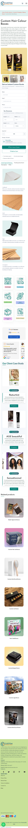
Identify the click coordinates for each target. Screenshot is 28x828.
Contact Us (3, 785)
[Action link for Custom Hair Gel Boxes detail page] (14, 537)
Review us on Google (14, 336)
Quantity (4, 131)
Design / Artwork (6, 137)
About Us (3, 775)
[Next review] (22, 350)
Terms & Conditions (5, 783)
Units (16, 123)
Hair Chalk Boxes (14, 638)
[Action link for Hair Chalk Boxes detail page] (14, 626)
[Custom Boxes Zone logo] (6, 3)
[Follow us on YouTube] (25, 772)
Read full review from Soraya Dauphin (10, 354)
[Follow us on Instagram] (14, 772)
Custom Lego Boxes (14, 697)
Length (6, 116)
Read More (14, 405)
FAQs (10, 164)
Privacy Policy (4, 778)
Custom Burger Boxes (14, 668)
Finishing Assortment (19, 162)
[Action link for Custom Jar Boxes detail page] (14, 597)
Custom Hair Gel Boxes (14, 549)
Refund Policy (4, 780)
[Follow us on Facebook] (3, 772)
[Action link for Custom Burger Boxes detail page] (14, 656)
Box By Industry (8, 12)
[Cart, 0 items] (22, 3)
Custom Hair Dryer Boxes (14, 727)
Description (4, 164)
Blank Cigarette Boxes (14, 519)
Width (17, 116)
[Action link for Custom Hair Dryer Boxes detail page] (14, 715)
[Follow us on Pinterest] (19, 772)
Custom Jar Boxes (14, 608)
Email (3, 98)
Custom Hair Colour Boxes (11, 13)
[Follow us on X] (9, 772)
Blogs (2, 788)
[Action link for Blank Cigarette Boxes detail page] (14, 508)
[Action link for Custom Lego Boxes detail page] (14, 686)
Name (3, 91)
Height (6, 123)
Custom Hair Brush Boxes (14, 579)
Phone (3, 104)
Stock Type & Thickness (6, 162)
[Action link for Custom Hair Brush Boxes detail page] (14, 567)
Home (3, 12)
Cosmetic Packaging (17, 12)
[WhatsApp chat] (3, 825)
